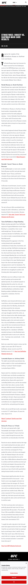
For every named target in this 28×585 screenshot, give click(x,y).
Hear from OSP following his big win (11, 546)
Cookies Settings (14, 573)
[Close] (26, 563)
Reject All (14, 577)
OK (14, 582)
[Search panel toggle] (26, 2)
